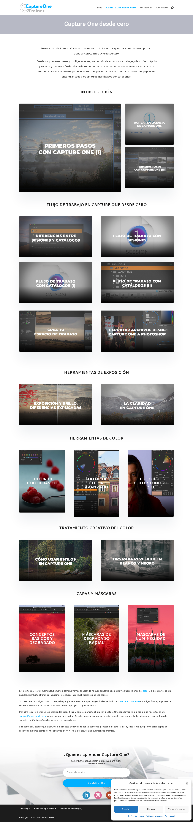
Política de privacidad (154, 816)
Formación (146, 7)
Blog (99, 7)
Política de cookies (136, 816)
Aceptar (126, 809)
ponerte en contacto (129, 702)
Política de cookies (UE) (71, 809)
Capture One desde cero (121, 7)
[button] (186, 783)
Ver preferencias (176, 809)
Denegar (151, 809)
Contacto (162, 7)
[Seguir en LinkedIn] (86, 795)
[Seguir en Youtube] (110, 795)
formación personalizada (32, 716)
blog (145, 691)
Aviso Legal (170, 816)
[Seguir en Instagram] (98, 795)
